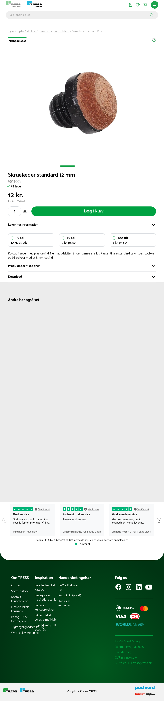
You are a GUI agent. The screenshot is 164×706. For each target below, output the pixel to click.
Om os (15, 585)
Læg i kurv (94, 211)
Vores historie (20, 591)
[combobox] (79, 15)
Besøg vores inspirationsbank (45, 597)
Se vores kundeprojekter (44, 607)
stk (25, 211)
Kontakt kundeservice (19, 599)
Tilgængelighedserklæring (23, 627)
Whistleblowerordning (23, 633)
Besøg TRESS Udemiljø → (19, 619)
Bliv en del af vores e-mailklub (45, 617)
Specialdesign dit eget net (45, 627)
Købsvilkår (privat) (69, 595)
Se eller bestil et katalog (45, 587)
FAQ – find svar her (68, 587)
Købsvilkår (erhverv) (64, 603)
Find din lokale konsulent (20, 609)
